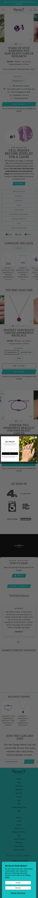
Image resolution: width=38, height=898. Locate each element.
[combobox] (10, 450)
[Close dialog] (36, 437)
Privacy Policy (13, 457)
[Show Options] (17, 450)
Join (10, 453)
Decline (18, 888)
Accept (18, 883)
